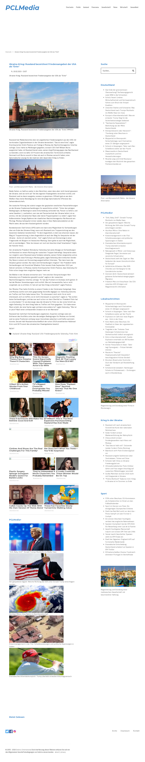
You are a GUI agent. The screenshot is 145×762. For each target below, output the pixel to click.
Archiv (114, 731)
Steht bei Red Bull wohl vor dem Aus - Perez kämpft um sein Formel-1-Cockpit (120, 513)
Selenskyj (65, 334)
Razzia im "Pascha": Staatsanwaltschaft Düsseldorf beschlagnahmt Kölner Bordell (117, 355)
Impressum (125, 731)
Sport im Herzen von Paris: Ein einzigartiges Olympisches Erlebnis (119, 507)
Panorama (95, 7)
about (57, 752)
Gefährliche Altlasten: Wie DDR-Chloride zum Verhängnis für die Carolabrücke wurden (118, 268)
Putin (71, 334)
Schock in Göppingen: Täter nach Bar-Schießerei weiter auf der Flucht (120, 147)
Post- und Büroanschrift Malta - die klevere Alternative (31, 187)
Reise (115, 7)
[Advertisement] (72, 30)
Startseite (69, 7)
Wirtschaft (124, 7)
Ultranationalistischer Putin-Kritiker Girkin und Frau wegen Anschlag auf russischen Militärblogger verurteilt (119, 468)
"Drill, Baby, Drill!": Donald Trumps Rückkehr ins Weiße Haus (32, 552)
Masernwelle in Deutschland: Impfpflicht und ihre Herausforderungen (116, 153)
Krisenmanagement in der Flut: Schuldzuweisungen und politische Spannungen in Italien (41, 645)
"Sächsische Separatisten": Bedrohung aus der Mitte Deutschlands (116, 125)
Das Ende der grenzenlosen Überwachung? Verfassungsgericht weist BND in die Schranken (119, 92)
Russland (35, 334)
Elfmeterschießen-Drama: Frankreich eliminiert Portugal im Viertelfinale (120, 553)
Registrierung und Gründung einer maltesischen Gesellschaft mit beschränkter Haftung (114, 592)
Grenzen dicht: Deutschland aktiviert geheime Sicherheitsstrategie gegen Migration (119, 276)
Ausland (86, 7)
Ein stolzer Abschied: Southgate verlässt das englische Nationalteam (119, 520)
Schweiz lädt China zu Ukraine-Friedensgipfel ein (117, 462)
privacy (63, 752)
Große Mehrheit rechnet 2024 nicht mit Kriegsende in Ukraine (119, 475)
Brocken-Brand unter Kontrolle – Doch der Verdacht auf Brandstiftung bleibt (119, 362)
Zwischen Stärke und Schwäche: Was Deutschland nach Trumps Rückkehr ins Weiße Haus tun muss (120, 110)
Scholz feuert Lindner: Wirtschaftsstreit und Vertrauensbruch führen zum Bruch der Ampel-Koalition (120, 101)
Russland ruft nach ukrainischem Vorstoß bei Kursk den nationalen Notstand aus (118, 427)
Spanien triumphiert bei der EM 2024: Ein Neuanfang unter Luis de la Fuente (120, 525)
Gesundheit (134, 7)
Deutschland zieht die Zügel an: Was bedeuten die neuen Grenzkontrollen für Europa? (120, 261)
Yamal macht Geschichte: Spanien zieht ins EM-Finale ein (118, 535)
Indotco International (23, 750)
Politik (78, 7)
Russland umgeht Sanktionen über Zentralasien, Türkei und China (119, 457)
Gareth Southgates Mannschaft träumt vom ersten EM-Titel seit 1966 (120, 530)
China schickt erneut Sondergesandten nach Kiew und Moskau (118, 440)
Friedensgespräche (52, 334)
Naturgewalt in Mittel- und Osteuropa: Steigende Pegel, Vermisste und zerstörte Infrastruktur (120, 253)
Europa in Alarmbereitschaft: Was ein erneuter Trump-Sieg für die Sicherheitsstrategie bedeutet (120, 118)
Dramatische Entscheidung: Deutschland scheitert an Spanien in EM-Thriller (119, 547)
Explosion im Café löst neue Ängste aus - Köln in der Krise (119, 318)
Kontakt (136, 731)
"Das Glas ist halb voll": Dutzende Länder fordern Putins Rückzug (118, 446)
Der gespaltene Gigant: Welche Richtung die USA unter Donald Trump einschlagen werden (41, 583)
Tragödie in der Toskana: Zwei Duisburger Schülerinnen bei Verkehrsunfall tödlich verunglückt (119, 332)
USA (42, 334)
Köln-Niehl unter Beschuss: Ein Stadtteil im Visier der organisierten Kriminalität (119, 324)
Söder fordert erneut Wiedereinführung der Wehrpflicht (118, 434)
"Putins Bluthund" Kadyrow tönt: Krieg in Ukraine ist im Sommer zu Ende (120, 480)
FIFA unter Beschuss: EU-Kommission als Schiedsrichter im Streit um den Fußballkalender (120, 501)
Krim (76, 334)
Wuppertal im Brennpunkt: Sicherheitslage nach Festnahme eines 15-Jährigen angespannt (118, 141)
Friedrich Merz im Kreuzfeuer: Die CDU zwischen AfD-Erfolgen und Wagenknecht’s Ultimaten (120, 284)
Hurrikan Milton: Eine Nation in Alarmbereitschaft (28, 614)
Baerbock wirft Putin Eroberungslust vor (119, 452)
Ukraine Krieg (25, 334)
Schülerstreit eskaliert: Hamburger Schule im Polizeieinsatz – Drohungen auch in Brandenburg (120, 370)
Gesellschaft (106, 7)
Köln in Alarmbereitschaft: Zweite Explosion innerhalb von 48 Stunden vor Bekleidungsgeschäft (119, 339)
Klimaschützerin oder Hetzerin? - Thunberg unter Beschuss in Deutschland (118, 133)
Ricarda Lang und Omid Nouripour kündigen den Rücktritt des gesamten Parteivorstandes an (120, 161)
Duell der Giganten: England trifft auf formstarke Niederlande (120, 540)
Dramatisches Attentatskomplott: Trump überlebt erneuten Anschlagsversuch (40, 676)
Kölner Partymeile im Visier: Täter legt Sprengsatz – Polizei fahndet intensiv (118, 347)
